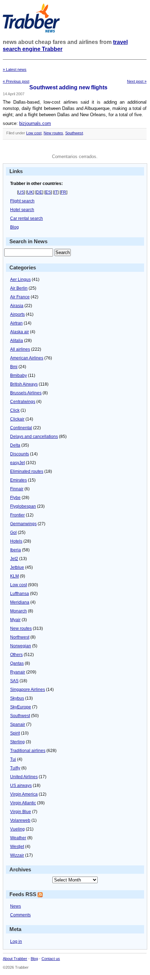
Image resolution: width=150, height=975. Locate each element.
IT (56, 192)
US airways (21, 785)
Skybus (17, 698)
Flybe (15, 497)
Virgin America (24, 794)
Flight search (22, 201)
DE (39, 192)
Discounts (19, 454)
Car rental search (26, 218)
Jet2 (14, 558)
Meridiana (19, 602)
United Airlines (24, 776)
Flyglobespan (23, 506)
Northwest (19, 637)
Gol (13, 532)
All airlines (20, 349)
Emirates (18, 480)
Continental (21, 427)
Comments (20, 915)
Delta (15, 445)
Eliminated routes (26, 471)
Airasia (16, 305)
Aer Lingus (20, 279)
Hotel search (22, 209)
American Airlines (26, 358)
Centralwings (22, 401)
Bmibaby (18, 375)
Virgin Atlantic (23, 803)
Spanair (17, 724)
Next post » (137, 81)
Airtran (16, 323)
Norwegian (20, 645)
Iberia (15, 550)
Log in (16, 941)
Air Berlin (19, 288)
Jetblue (17, 567)
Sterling (17, 741)
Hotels (16, 541)
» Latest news (15, 69)
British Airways (24, 384)
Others (16, 654)
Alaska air (19, 331)
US (21, 192)
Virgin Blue (20, 811)
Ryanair (17, 672)
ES (48, 192)
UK (30, 192)
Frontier (17, 515)
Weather (18, 837)
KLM (14, 576)
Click (15, 410)
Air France (20, 297)
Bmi (13, 366)
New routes (53, 133)
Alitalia (16, 340)
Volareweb (20, 820)
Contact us (51, 959)
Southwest (74, 133)
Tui (13, 759)
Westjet (17, 846)
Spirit (15, 733)
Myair (15, 619)
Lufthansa (19, 593)
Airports (17, 314)
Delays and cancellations (34, 436)
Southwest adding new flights (68, 87)
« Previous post (16, 81)
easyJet (17, 462)
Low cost (34, 133)
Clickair (17, 419)
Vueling (17, 829)
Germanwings (23, 523)
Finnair (16, 488)
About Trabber (15, 959)
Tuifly (15, 768)
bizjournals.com (35, 123)
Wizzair (17, 855)
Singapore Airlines (27, 689)
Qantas (17, 663)
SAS (14, 680)
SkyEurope (20, 707)
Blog (14, 227)
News (15, 906)
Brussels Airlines (26, 392)
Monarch (18, 611)
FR (63, 192)
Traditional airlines (27, 750)
